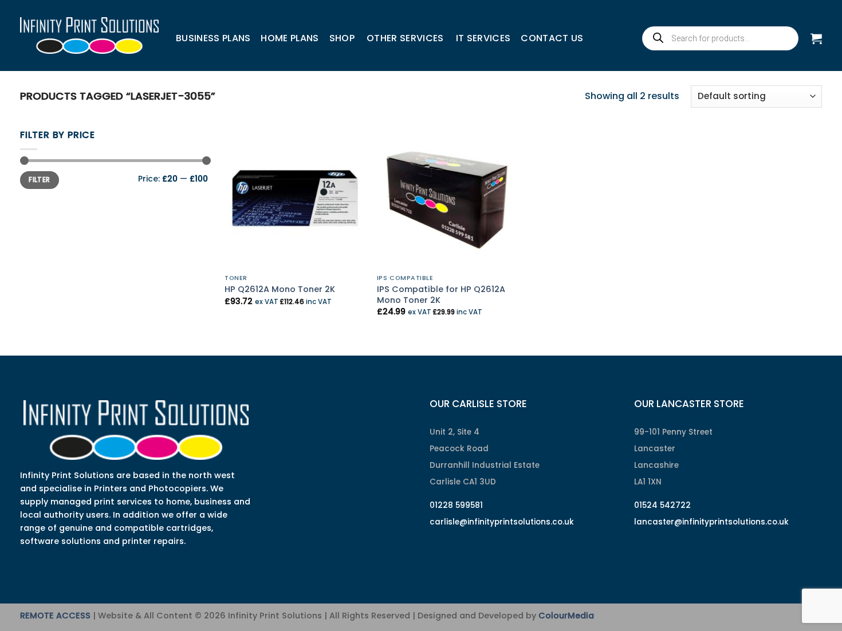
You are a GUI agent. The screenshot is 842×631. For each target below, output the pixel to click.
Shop (342, 38)
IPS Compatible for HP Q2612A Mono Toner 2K (441, 294)
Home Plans (289, 38)
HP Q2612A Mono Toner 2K (280, 289)
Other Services (405, 38)
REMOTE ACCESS (55, 615)
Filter (39, 179)
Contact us (552, 38)
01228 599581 (456, 505)
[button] (816, 38)
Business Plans (213, 38)
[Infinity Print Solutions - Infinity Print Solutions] (89, 35)
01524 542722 (662, 505)
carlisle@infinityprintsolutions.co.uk (502, 521)
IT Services (483, 38)
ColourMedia (566, 615)
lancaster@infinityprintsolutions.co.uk (711, 521)
